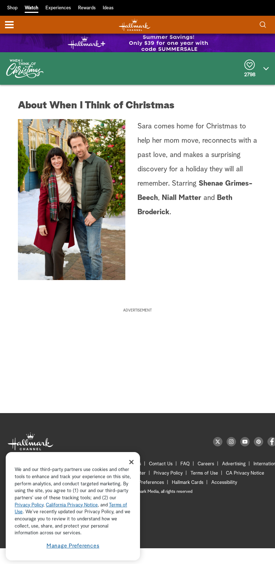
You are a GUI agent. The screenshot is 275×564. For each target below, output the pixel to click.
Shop (12, 8)
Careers (206, 464)
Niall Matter (181, 197)
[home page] (135, 25)
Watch (31, 8)
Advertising (234, 464)
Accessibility (224, 482)
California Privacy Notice (72, 505)
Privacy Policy (168, 473)
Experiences (58, 8)
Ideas (108, 8)
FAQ (185, 464)
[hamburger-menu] (9, 24)
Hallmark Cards (187, 482)
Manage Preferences (73, 546)
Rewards (87, 8)
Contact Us (161, 464)
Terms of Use (204, 473)
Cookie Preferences (143, 482)
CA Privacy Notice (245, 473)
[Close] (131, 462)
